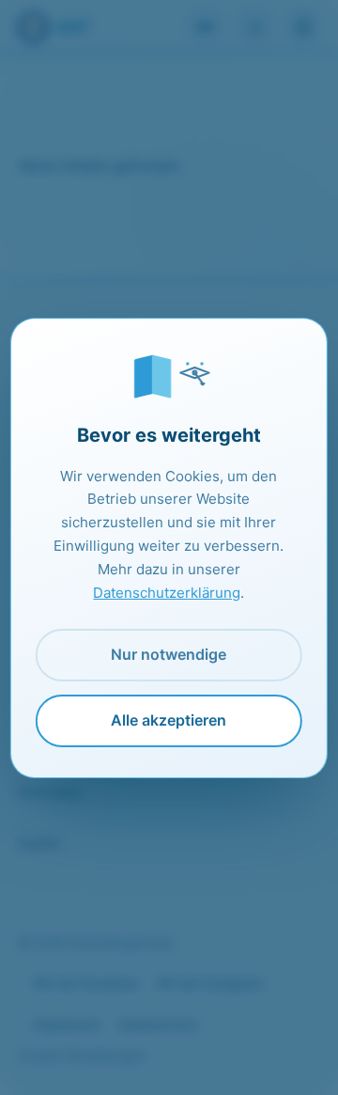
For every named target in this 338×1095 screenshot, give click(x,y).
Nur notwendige (168, 654)
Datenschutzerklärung (166, 593)
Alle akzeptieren (168, 720)
